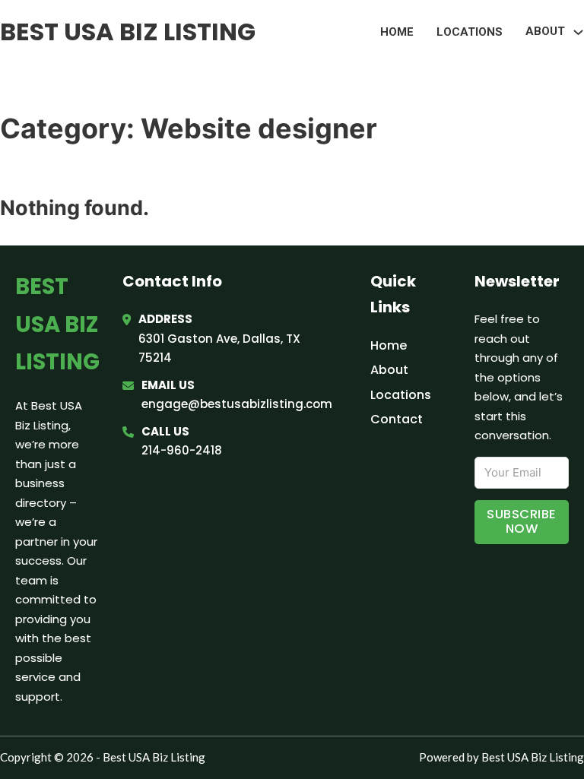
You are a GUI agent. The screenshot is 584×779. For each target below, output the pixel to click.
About (389, 369)
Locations (469, 32)
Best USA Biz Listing (128, 31)
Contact (396, 419)
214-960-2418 (181, 450)
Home (397, 32)
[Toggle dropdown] (578, 32)
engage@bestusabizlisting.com (236, 404)
